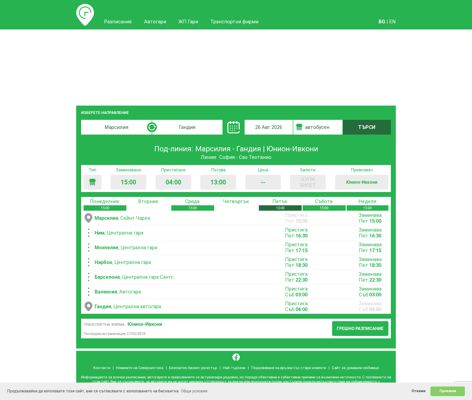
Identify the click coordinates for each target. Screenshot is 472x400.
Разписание (85, 7)
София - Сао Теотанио (245, 157)
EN (392, 22)
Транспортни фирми (234, 22)
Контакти (101, 368)
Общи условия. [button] (194, 391)
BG (382, 22)
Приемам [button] (448, 391)
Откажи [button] (419, 391)
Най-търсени (234, 368)
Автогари (155, 22)
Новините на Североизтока (139, 368)
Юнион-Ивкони (145, 324)
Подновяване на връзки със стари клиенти (288, 368)
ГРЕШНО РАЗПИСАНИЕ (360, 328)
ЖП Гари (188, 22)
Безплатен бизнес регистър (193, 368)
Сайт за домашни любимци (355, 368)
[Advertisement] (236, 66)
